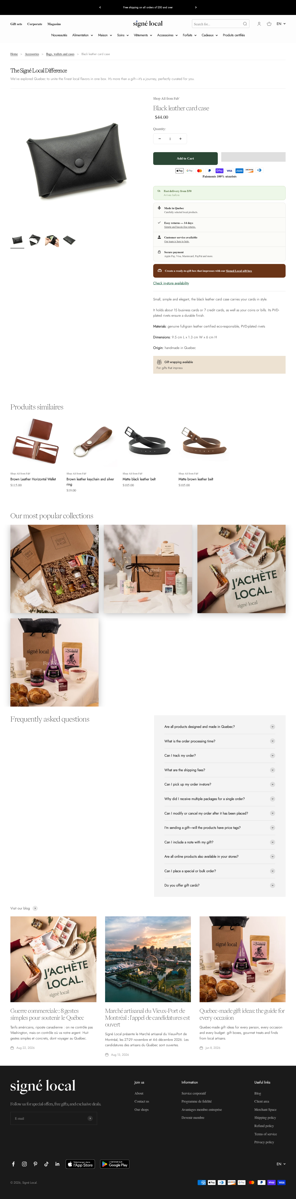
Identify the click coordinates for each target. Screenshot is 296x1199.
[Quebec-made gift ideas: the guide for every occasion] (243, 959)
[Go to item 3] (52, 240)
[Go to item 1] (17, 240)
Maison (103, 35)
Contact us (142, 1101)
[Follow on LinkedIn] (57, 1164)
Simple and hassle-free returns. (180, 226)
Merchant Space (265, 1109)
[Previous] (100, 7)
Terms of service (265, 1134)
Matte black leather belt (139, 479)
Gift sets (16, 23)
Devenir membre (193, 1117)
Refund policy (264, 1125)
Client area (261, 1101)
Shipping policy (265, 1117)
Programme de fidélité (197, 1101)
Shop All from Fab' (166, 98)
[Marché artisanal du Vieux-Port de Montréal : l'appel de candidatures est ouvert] (148, 959)
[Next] (196, 7)
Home (14, 54)
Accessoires (165, 35)
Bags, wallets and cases (60, 54)
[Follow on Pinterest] (35, 1164)
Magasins (54, 23)
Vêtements (141, 35)
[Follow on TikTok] (46, 1164)
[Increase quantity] (180, 139)
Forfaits (187, 35)
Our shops (142, 1109)
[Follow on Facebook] (13, 1164)
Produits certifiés (234, 35)
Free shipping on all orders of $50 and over (148, 7)
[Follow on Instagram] (24, 1164)
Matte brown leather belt (196, 479)
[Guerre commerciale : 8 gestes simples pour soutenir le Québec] (53, 959)
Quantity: (159, 128)
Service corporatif (194, 1093)
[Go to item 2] (35, 240)
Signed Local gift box (239, 271)
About (139, 1093)
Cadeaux (207, 35)
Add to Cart (185, 158)
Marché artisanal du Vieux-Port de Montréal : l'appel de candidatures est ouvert (147, 1017)
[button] (253, 157)
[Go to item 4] (69, 240)
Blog (257, 1093)
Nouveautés (59, 35)
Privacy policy (264, 1142)
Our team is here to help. (176, 241)
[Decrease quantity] (159, 139)
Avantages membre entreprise (202, 1109)
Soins (120, 35)
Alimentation (80, 35)
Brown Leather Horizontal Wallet (33, 479)
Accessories (32, 54)
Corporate (34, 23)
